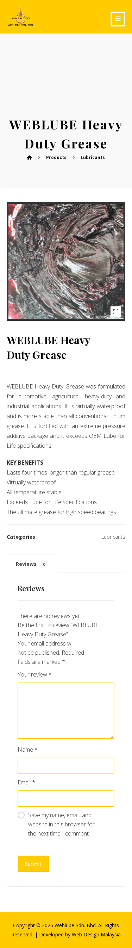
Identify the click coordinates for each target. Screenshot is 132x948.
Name (28, 749)
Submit (33, 863)
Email (26, 782)
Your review (35, 674)
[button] (118, 19)
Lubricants (113, 536)
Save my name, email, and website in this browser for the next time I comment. (61, 824)
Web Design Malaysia (96, 934)
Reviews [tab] (30, 564)
